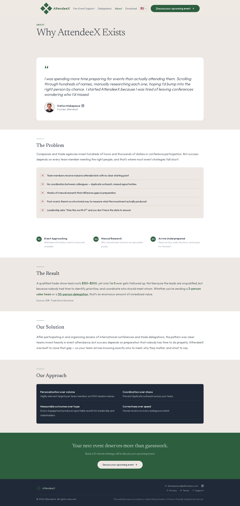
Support (199, 490)
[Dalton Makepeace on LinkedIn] (82, 105)
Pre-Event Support (84, 8)
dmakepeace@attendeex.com (183, 485)
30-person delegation (73, 294)
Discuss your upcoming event (173, 8)
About (118, 8)
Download (131, 8)
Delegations (105, 8)
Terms (186, 490)
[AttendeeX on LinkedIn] (202, 486)
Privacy (173, 490)
